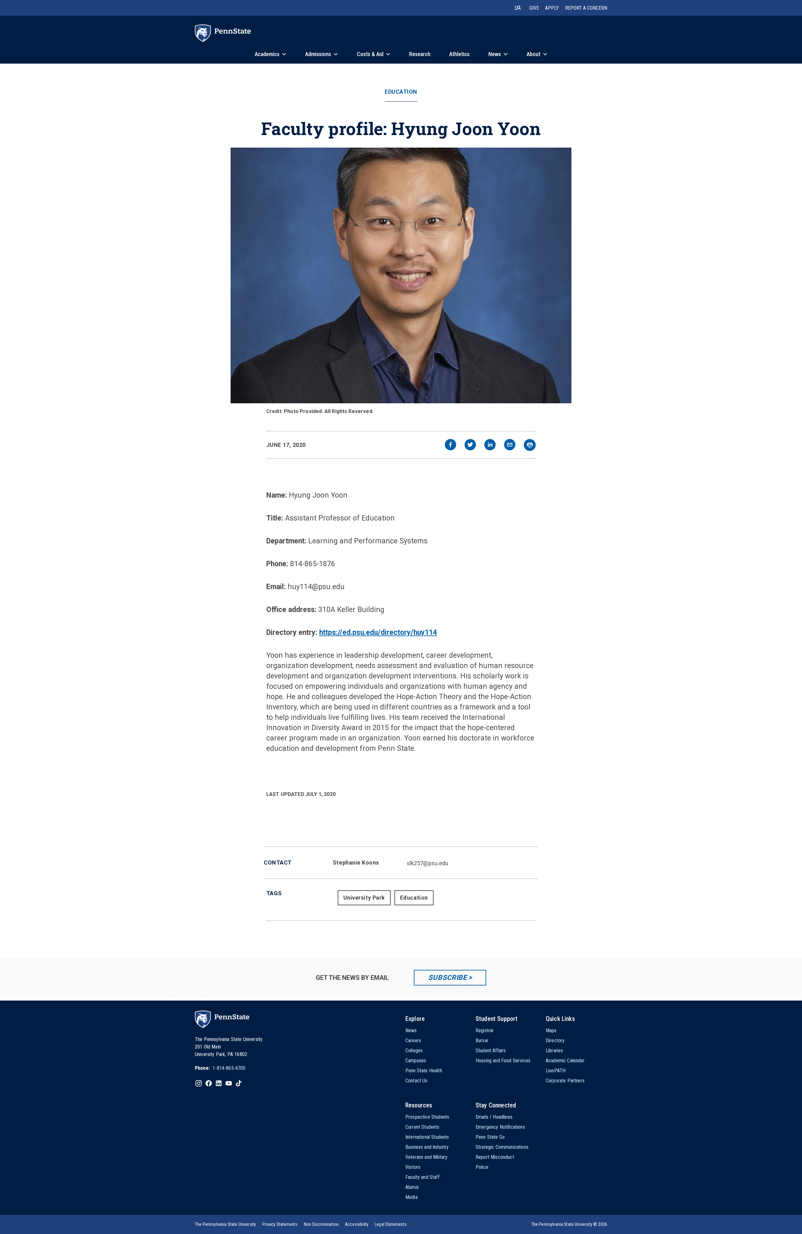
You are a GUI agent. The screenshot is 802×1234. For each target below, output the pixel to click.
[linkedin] (490, 445)
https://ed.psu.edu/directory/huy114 (378, 632)
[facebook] (450, 445)
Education (401, 92)
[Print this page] (530, 445)
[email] (509, 445)
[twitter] (470, 445)
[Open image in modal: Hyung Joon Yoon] (401, 275)
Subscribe (447, 977)
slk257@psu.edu (427, 863)
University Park (364, 897)
